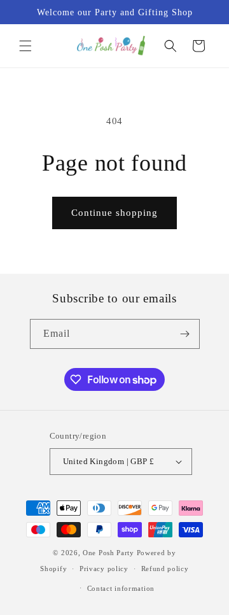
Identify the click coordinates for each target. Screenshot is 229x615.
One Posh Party (108, 552)
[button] (25, 46)
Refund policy (165, 568)
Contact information (121, 588)
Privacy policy (104, 568)
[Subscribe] (185, 334)
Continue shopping (114, 213)
